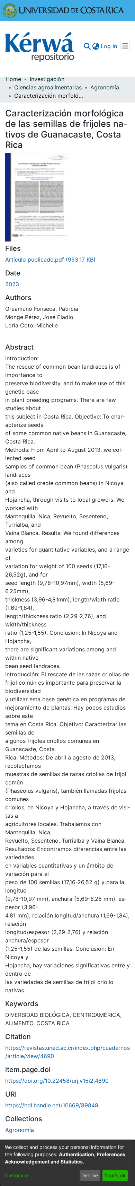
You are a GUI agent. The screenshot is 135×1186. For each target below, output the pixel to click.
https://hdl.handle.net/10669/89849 (51, 1105)
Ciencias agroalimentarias (48, 87)
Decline (89, 1175)
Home (13, 79)
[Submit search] (87, 46)
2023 (12, 284)
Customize (17, 1175)
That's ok (115, 1175)
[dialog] (67, 1163)
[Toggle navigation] (125, 46)
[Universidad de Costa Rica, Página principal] (63, 9)
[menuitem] (95, 46)
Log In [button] (109, 46)
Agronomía (104, 87)
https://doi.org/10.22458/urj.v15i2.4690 (57, 1080)
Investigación (47, 79)
